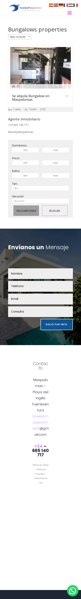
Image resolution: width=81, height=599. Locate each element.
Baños (16, 171)
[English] (56, 5)
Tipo (14, 183)
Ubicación (18, 196)
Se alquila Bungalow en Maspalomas (30, 98)
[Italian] (75, 5)
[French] (65, 5)
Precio (16, 158)
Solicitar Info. (57, 324)
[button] (72, 590)
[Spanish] (51, 5)
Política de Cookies (41, 465)
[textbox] (40, 188)
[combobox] (19, 36)
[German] (61, 5)
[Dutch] (70, 5)
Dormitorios (19, 145)
